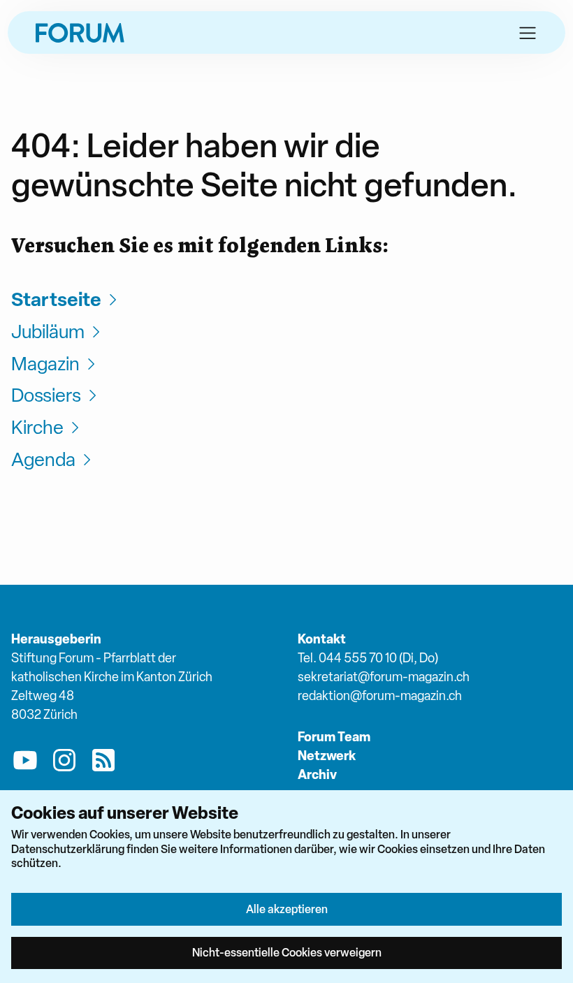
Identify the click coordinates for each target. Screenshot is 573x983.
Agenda (43, 459)
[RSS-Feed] (103, 763)
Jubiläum (48, 331)
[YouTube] (25, 763)
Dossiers (46, 395)
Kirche (37, 427)
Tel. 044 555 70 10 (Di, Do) (368, 658)
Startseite (56, 299)
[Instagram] (64, 763)
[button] (527, 33)
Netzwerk (327, 755)
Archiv (317, 774)
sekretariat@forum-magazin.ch (384, 677)
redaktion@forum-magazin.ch (380, 695)
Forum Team (334, 736)
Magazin (45, 363)
